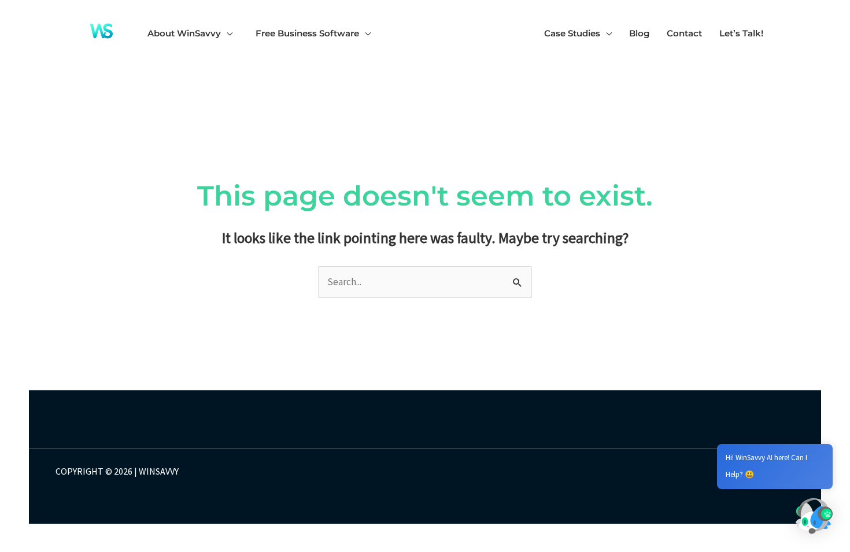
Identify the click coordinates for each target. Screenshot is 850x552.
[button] (226, 33)
